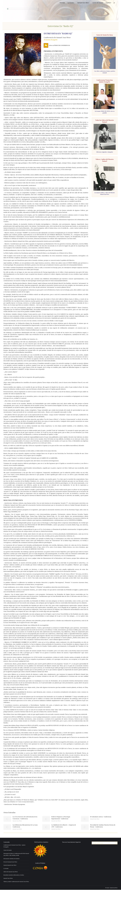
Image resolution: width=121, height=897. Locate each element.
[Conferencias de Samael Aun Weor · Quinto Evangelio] (46, 45)
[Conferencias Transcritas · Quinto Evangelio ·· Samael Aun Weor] (104, 108)
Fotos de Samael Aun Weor (10, 862)
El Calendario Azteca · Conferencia (100, 817)
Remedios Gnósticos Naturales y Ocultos (14, 875)
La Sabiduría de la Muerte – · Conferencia (63, 826)
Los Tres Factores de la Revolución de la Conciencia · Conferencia (25, 818)
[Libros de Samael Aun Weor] (105, 149)
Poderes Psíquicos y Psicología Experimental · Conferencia (60, 818)
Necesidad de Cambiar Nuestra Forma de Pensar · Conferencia (102, 826)
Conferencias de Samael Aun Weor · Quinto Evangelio (14, 846)
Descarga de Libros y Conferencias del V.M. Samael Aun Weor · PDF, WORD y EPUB (16, 854)
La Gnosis (6, 868)
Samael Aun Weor (8, 878)
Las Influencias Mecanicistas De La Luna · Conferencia (25, 826)
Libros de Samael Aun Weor (11, 871)
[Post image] (7, 819)
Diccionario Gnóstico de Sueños (11, 858)
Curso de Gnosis (8, 850)
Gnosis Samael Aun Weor (10, 865)
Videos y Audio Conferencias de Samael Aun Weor (16, 881)
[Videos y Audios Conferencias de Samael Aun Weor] (104, 190)
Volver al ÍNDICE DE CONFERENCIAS (59, 45)
